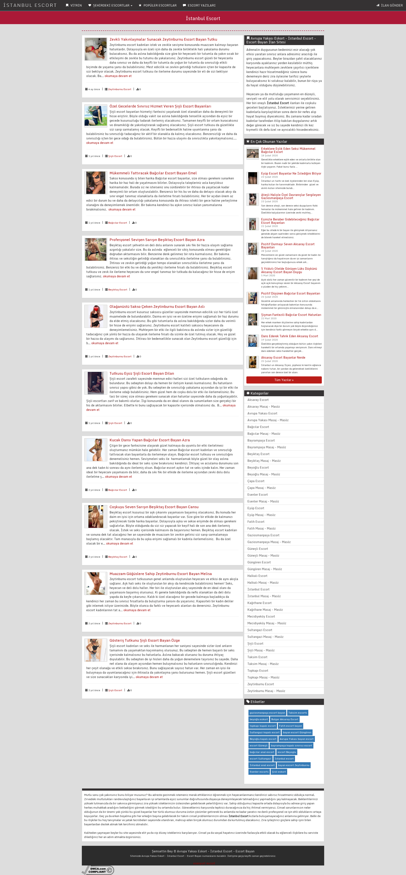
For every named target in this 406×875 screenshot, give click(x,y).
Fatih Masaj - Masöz (261, 528)
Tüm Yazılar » (284, 379)
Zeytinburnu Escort (119, 89)
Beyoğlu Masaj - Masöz (263, 474)
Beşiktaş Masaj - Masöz (264, 460)
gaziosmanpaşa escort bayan (267, 713)
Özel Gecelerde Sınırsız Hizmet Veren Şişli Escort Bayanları (160, 106)
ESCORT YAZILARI (201, 5)
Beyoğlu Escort (258, 467)
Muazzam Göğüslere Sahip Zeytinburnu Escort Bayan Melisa (161, 573)
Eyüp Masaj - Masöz (261, 514)
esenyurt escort (204, 863)
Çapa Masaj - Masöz (261, 487)
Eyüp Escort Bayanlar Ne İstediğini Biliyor (291, 173)
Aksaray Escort (258, 399)
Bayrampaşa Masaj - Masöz (266, 447)
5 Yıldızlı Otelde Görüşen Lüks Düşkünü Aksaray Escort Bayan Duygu (289, 270)
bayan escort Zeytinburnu (293, 765)
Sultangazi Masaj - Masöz (265, 636)
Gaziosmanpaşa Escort (263, 535)
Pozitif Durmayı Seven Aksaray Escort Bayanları (288, 246)
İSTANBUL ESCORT (30, 5)
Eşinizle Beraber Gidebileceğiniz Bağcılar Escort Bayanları (290, 221)
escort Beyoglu (287, 752)
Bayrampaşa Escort (261, 440)
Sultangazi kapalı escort (265, 732)
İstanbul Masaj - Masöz (264, 596)
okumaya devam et (118, 75)
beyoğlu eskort (259, 719)
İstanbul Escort (258, 589)
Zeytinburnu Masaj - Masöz (266, 690)
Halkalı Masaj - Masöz (263, 582)
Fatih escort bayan (290, 726)
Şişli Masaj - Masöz (261, 650)
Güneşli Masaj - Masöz (263, 555)
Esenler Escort (257, 494)
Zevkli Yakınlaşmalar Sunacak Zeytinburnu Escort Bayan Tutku (163, 39)
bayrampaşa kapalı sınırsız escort (291, 745)
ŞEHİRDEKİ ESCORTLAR (111, 5)
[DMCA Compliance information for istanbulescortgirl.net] (97, 870)
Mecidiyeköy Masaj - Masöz (266, 623)
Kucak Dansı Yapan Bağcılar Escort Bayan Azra (150, 440)
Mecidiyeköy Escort (261, 616)
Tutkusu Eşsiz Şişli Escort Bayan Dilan (142, 373)
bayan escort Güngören (297, 732)
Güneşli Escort (257, 548)
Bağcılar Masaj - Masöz (263, 433)
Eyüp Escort (255, 508)
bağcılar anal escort (262, 752)
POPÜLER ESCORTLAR (160, 5)
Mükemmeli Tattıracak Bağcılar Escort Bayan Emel (153, 173)
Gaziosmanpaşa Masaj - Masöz (269, 541)
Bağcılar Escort (117, 223)
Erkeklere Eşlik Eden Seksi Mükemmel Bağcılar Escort (288, 150)
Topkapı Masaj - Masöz (263, 677)
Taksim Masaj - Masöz (263, 663)
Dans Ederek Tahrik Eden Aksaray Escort (289, 336)
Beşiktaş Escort (117, 290)
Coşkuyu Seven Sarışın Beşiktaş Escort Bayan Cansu (154, 507)
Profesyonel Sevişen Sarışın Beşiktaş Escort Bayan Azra (157, 239)
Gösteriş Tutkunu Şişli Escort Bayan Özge (145, 640)
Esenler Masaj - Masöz (263, 501)
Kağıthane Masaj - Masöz (265, 609)
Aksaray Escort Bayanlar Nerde (283, 357)
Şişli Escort (115, 156)
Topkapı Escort (257, 670)
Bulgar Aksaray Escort (284, 719)
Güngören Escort (259, 562)
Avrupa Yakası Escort (262, 413)
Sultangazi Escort (259, 629)
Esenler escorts (259, 772)
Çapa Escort (256, 481)
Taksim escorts (297, 713)
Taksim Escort (257, 657)
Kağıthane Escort (259, 602)
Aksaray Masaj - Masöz (263, 406)
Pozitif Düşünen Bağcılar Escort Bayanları (290, 293)
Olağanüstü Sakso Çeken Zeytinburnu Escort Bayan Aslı (157, 306)
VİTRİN (76, 5)
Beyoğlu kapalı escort (263, 739)
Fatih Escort (256, 521)
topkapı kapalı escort (263, 726)
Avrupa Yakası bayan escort (297, 739)
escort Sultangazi (260, 759)
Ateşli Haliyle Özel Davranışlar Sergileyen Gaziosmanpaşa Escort (291, 196)
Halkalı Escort (257, 575)
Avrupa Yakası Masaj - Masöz (268, 420)
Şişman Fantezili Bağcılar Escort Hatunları (291, 314)
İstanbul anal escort (262, 765)
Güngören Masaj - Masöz (264, 569)
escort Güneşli (258, 745)
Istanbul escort (284, 759)
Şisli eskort (279, 772)
